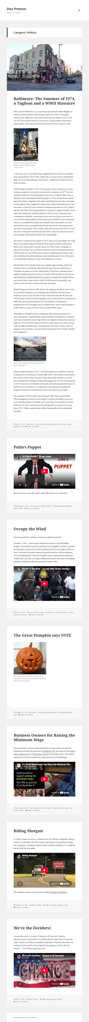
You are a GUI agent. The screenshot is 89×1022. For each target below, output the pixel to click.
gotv (48, 712)
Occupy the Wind (30, 528)
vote (15, 715)
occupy (70, 612)
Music (31, 612)
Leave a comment (33, 426)
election (43, 712)
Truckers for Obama (58, 892)
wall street (23, 615)
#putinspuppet (59, 506)
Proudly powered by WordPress (25, 1017)
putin (16, 508)
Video (49, 506)
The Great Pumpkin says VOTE (42, 635)
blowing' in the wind (55, 612)
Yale (21, 426)
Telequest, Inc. (49, 751)
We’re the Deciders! (32, 927)
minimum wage (62, 808)
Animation (36, 506)
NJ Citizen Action (41, 754)
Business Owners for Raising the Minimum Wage (44, 737)
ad (55, 808)
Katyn (69, 424)
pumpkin (54, 712)
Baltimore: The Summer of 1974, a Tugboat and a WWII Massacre (44, 101)
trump (20, 508)
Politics (31, 424)
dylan (65, 612)
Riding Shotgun (28, 830)
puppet (68, 506)
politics (16, 615)
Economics (36, 808)
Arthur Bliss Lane (43, 424)
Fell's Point (62, 424)
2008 (46, 905)
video (66, 905)
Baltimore (54, 424)
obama (54, 905)
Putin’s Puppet (27, 447)
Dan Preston (16, 9)
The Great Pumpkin (65, 712)
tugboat (16, 426)
